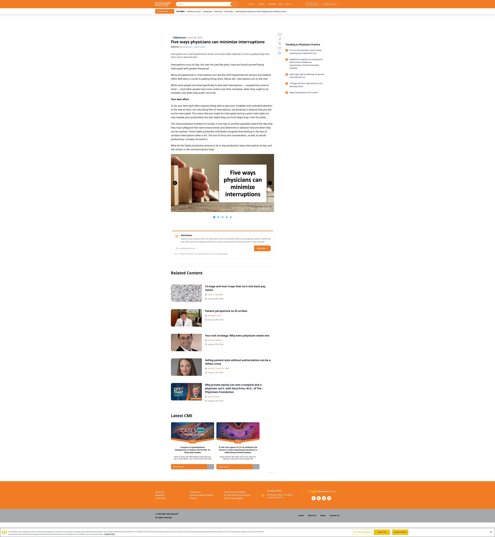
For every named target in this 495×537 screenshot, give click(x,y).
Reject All (382, 532)
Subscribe (261, 248)
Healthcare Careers (194, 11)
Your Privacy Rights (233, 498)
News (322, 515)
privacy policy (223, 254)
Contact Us (195, 492)
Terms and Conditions (235, 492)
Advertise (159, 495)
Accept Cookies (400, 532)
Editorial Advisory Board (201, 495)
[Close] (491, 532)
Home (301, 515)
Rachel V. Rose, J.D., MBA (218, 368)
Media (261, 4)
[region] (247, 532)
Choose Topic (163, 11)
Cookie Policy (109, 534)
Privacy (193, 498)
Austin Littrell (214, 396)
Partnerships (228, 11)
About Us (159, 492)
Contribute (160, 498)
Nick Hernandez (215, 340)
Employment (207, 11)
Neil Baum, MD (214, 315)
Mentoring (218, 11)
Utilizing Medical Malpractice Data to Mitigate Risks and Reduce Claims (260, 11)
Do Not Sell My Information (237, 495)
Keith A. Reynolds (215, 294)
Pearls (281, 4)
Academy (272, 4)
